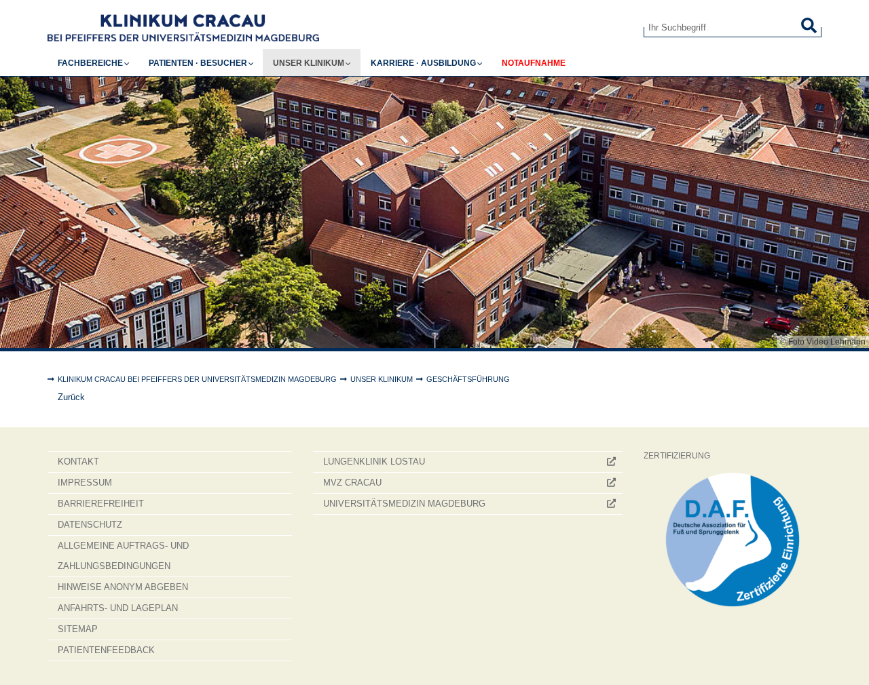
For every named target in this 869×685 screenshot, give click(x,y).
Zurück (71, 397)
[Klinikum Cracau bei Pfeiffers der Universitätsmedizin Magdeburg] (335, 27)
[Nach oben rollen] (845, 661)
